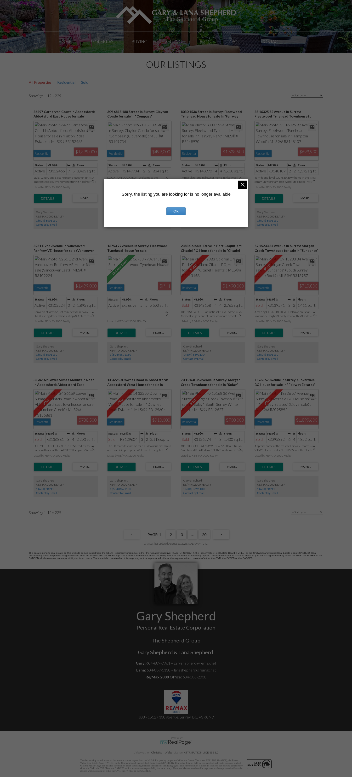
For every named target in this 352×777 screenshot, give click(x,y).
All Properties (40, 82)
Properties (101, 41)
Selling (173, 41)
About (236, 41)
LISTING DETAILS (48, 198)
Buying (139, 41)
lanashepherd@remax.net (195, 670)
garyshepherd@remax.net (195, 663)
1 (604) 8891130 (46, 220)
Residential (66, 82)
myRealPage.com (176, 742)
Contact (270, 41)
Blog (205, 41)
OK (176, 211)
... (192, 534)
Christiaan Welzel (162, 752)
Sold (84, 82)
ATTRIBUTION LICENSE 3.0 (201, 752)
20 (204, 534)
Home (65, 41)
